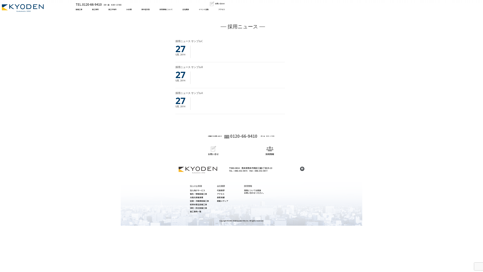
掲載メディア (222, 201)
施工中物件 (112, 9)
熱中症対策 (146, 9)
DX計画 (129, 9)
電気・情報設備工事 (198, 194)
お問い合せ (213, 153)
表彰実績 (221, 197)
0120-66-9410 (243, 136)
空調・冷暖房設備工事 (199, 201)
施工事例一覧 (195, 211)
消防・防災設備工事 (198, 208)
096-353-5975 (241, 170)
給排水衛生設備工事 (198, 204)
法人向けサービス (197, 190)
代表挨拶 (221, 190)
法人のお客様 (196, 186)
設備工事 (79, 9)
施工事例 (95, 9)
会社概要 (185, 9)
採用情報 (270, 153)
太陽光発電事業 (196, 197)
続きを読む (200, 49)
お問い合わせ (220, 3)
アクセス (221, 9)
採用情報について (166, 9)
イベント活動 (204, 9)
